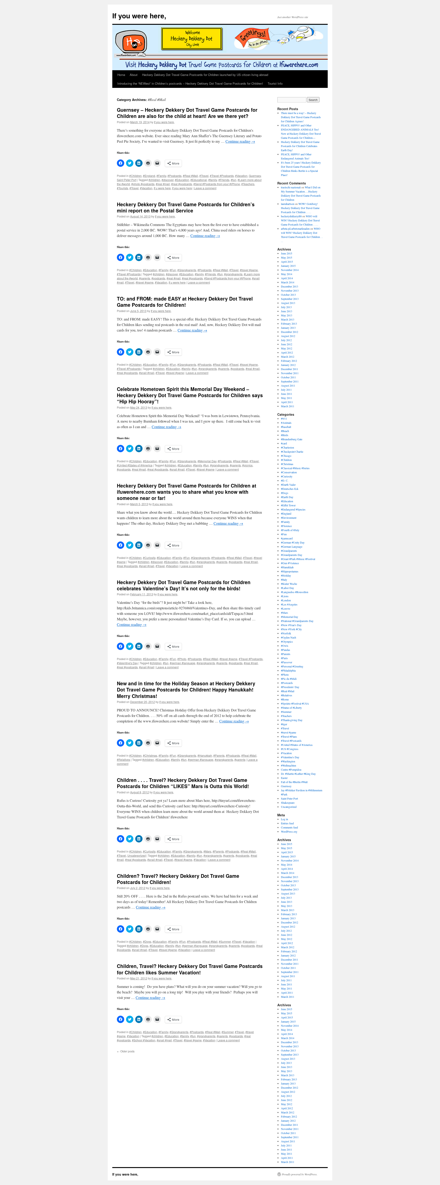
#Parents (219, 755)
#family (212, 180)
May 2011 (286, 398)
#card (284, 443)
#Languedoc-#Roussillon (294, 592)
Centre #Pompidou (291, 769)
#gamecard (287, 538)
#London (286, 600)
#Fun (173, 270)
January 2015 (288, 266)
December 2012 (289, 332)
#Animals (286, 422)
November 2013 (290, 290)
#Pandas (285, 650)
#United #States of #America (134, 465)
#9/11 (284, 418)
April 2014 (287, 278)
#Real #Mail (190, 176)
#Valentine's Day (127, 663)
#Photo (181, 659)
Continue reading (240, 141)
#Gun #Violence (290, 563)
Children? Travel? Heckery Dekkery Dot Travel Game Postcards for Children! (178, 878)
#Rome (285, 699)
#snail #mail (146, 373)
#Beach (285, 431)
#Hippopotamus (289, 571)
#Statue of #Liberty (291, 707)
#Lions (285, 596)
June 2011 (286, 394)
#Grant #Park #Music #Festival (298, 559)
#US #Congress (289, 749)
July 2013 (286, 307)
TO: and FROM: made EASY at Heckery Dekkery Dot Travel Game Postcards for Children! (185, 301)
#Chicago (286, 455)
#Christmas (150, 755)
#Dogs (147, 941)
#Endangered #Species (293, 509)
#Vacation (241, 176)
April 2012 (287, 352)
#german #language (182, 663)
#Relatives (123, 759)
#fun (233, 180)
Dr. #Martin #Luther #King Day (298, 773)
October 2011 (288, 377)
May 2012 (286, 348)
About (134, 74)
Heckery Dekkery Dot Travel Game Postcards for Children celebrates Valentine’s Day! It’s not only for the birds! (183, 585)
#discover (167, 180)
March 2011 (287, 406)
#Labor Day (287, 588)
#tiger (284, 724)
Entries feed (287, 823)
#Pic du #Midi (289, 678)
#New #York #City (291, 629)
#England (149, 176)
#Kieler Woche (289, 584)
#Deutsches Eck (289, 489)
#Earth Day (287, 497)
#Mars (207, 851)
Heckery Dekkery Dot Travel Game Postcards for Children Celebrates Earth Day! (300, 146)
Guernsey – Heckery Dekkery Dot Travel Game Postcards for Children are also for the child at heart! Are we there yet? (187, 112)
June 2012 (286, 344)
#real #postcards (181, 184)
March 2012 (287, 356)
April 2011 (287, 402)
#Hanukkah (205, 755)
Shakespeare (287, 802)
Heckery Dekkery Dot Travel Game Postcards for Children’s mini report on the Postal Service (186, 207)
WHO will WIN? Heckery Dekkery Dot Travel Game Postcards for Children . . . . (300, 220)
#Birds (284, 435)
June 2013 (286, 311)
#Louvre (285, 608)
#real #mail (163, 184)
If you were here (182, 188)
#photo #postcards (142, 184)
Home (121, 74)
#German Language (291, 546)
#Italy (284, 579)
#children (154, 180)
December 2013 (289, 286)
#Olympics (287, 641)
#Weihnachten (288, 765)
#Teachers (247, 184)
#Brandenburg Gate (291, 439)
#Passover (286, 662)
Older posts (126, 1051)
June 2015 (286, 253)
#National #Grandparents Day (297, 621)
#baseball (286, 427)
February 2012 (289, 360)
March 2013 (287, 319)
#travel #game (249, 270)
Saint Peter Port (126, 180)
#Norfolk (286, 633)
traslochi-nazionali (291, 187)
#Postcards (175, 176)
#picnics (247, 465)
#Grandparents (186, 270)
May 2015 (286, 257)
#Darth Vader (288, 484)
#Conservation (289, 472)
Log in (284, 819)
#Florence (286, 526)
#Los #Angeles (289, 604)
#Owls (284, 645)
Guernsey (255, 176)
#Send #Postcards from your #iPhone (216, 184)
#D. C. (284, 480)
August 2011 (288, 385)
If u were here (162, 188)
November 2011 (290, 373)
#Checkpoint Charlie (292, 451)
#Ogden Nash (288, 637)
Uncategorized (136, 855)
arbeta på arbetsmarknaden (295, 228)
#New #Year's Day (291, 625)
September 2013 (290, 299)
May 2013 (286, 315)
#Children (135, 176)
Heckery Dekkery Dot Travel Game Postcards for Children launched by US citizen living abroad (205, 74)
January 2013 (288, 327)
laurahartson (287, 204)
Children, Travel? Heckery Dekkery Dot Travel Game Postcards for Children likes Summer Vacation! (190, 969)
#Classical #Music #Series (295, 468)
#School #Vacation (143, 1040)
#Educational (198, 180)
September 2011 (290, 381)
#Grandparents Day (291, 555)
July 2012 (286, 340)
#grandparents (233, 274)
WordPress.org (289, 831)
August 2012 (288, 336)
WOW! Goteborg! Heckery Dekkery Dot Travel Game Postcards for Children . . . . (300, 208)
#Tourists (122, 188)
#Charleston (287, 447)
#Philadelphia (288, 670)
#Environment (288, 517)
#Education (182, 180)
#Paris (284, 658)
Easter (284, 778)
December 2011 (289, 369)
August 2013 (288, 303)
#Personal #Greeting (292, 666)
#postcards (158, 278)
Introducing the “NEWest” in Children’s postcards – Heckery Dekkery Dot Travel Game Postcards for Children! (190, 83)
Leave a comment (205, 188)
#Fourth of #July (290, 530)
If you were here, (139, 15)
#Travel (204, 176)
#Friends (223, 180)
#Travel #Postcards (222, 176)
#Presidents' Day (290, 687)
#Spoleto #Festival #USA (295, 703)
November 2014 (290, 270)
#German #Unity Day (293, 542)
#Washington (288, 761)
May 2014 (286, 274)
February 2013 (289, 323)
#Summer (225, 941)
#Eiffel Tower (288, 505)
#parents (144, 278)
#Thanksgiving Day (291, 720)
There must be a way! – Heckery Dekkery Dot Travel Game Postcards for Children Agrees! (301, 117)
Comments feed (289, 827)
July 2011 (286, 389)
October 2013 (288, 294)
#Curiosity (149, 558)
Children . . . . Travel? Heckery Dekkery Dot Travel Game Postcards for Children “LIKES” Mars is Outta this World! (183, 782)
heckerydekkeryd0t (291, 216)
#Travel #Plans (289, 736)
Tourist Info (275, 83)
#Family (161, 176)
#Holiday (286, 575)
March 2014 (287, 282)
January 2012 (288, 365)
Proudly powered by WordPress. (299, 1174)
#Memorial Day (207, 461)
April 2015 (287, 261)
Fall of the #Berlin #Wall (294, 782)
